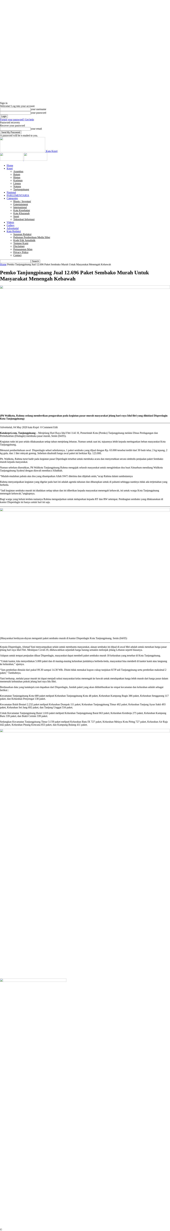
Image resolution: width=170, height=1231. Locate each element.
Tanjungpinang (21, 189)
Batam (16, 174)
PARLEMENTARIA (18, 195)
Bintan (16, 177)
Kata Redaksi (14, 231)
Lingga (17, 183)
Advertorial (13, 228)
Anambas (18, 171)
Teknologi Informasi (24, 219)
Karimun (18, 180)
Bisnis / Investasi (22, 201)
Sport (16, 216)
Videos (10, 222)
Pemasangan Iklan (22, 249)
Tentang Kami (20, 243)
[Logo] (12, 159)
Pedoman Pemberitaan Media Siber (31, 237)
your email (36, 128)
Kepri (10, 168)
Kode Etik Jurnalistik (24, 240)
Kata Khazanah (21, 213)
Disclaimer (19, 246)
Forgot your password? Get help (17, 119)
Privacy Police (20, 252)
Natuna (17, 186)
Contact (17, 255)
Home (10, 165)
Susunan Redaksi (22, 234)
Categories (12, 198)
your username (38, 109)
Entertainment (20, 204)
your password (38, 112)
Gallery (10, 225)
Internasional (20, 207)
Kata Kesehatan (21, 210)
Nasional (11, 192)
